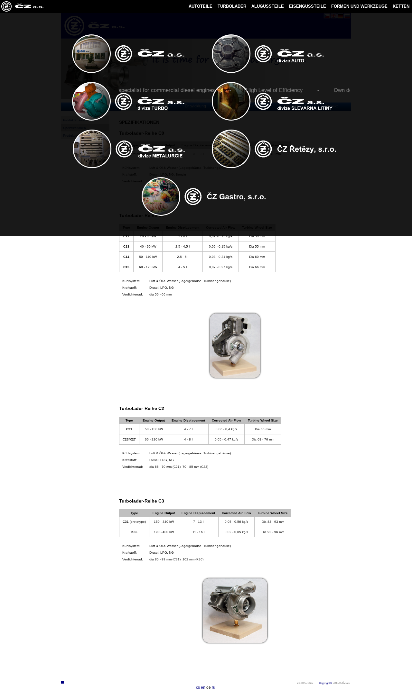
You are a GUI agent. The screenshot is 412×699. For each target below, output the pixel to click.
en (203, 687)
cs (198, 687)
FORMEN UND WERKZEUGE (359, 6)
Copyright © (325, 683)
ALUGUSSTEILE (267, 6)
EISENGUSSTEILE (307, 6)
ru (213, 687)
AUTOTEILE (200, 6)
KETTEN (401, 6)
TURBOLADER (232, 6)
